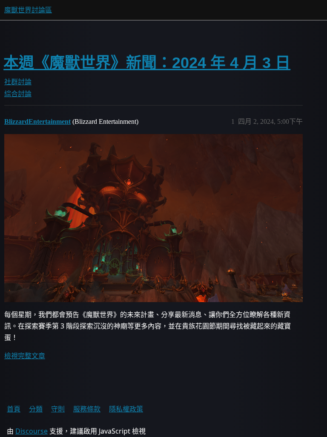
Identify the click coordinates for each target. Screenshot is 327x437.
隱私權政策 (126, 409)
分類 (36, 409)
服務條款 (86, 409)
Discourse (31, 431)
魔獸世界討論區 (28, 10)
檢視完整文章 (24, 355)
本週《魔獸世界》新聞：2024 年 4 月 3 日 (146, 62)
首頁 (13, 409)
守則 (58, 409)
